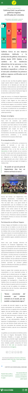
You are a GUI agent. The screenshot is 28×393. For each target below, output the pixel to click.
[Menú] (2, 3)
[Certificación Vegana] (14, 2)
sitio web (11, 345)
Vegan (20, 359)
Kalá (12, 359)
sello (14, 359)
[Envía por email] (15, 352)
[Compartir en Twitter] (12, 352)
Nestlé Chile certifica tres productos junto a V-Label (7, 375)
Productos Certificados (14, 8)
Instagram (13, 347)
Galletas (8, 359)
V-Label (17, 359)
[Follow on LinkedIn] (26, 390)
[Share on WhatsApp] (7, 352)
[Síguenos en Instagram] (23, 390)
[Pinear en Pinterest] (18, 352)
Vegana (24, 359)
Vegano (14, 361)
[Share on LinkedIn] (21, 352)
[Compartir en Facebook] (9, 352)
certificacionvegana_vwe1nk (14, 20)
